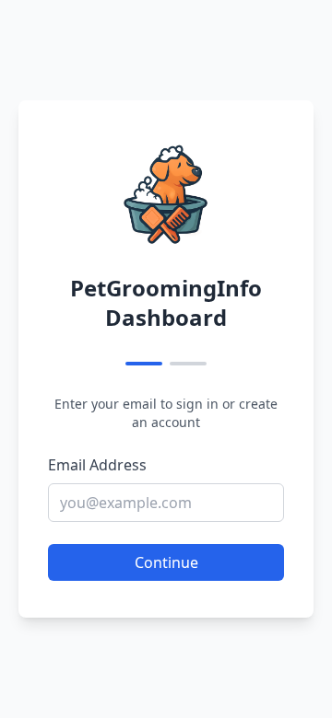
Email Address (97, 465)
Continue (166, 562)
